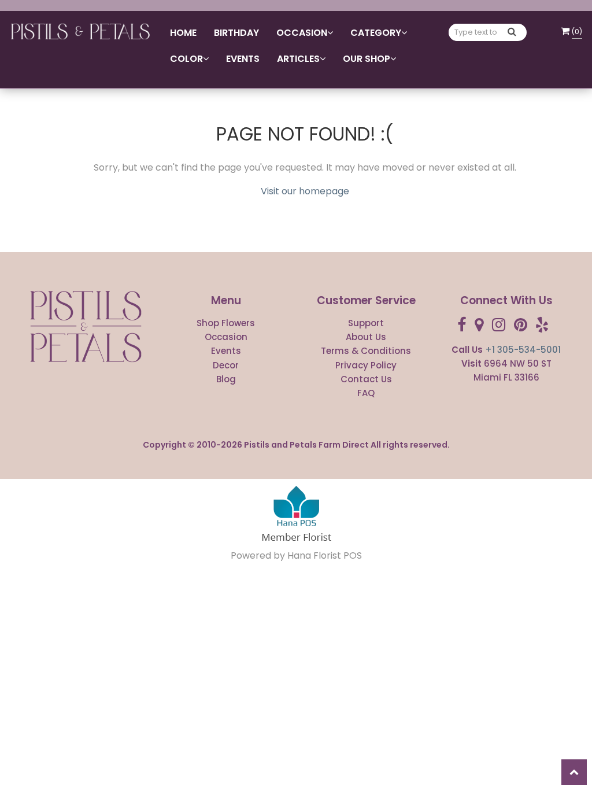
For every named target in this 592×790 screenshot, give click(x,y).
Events (243, 58)
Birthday (236, 32)
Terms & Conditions (366, 351)
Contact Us (366, 379)
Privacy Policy (366, 365)
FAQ (366, 393)
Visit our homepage (305, 191)
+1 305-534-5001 (523, 350)
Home (183, 32)
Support (366, 323)
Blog (226, 379)
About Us (366, 337)
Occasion (226, 337)
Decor (226, 365)
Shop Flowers (226, 323)
